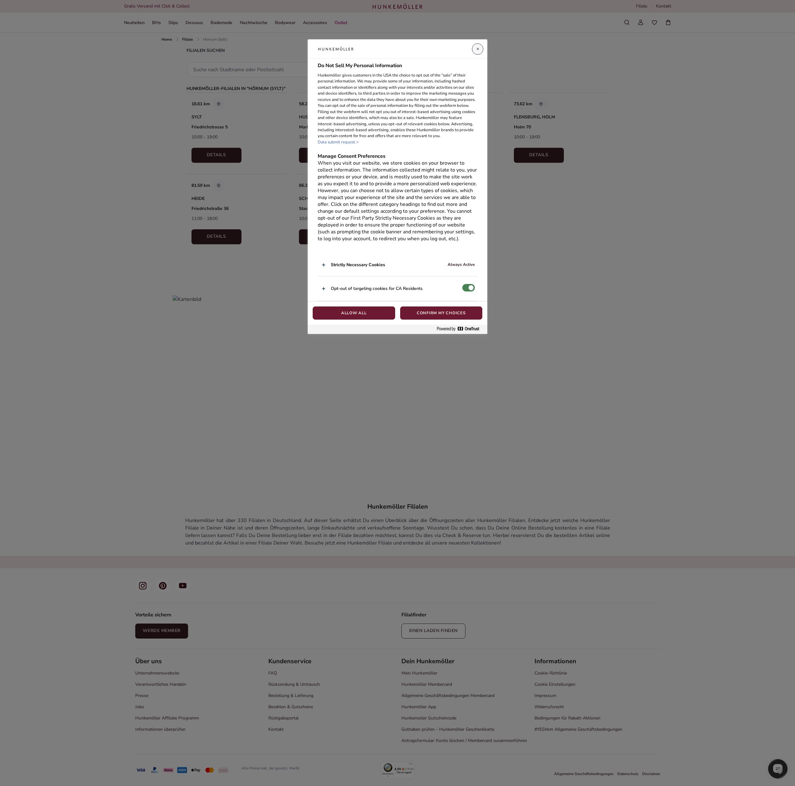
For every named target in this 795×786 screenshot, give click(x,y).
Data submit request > (338, 142)
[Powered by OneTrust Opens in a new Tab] (460, 329)
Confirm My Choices (441, 313)
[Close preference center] (478, 49)
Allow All (354, 313)
